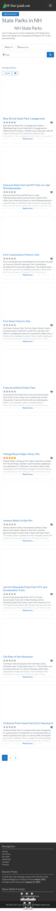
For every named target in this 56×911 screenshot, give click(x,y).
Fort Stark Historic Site (16, 321)
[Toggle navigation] (50, 5)
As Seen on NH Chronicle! (13, 882)
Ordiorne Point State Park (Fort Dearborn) (28, 723)
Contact (5, 862)
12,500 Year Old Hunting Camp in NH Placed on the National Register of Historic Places (25, 878)
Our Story (6, 854)
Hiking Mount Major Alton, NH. (21, 453)
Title (6, 73)
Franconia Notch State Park (19, 387)
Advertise (6, 859)
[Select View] (15, 73)
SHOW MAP (11, 14)
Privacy (5, 864)
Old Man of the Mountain (18, 656)
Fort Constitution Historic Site (21, 254)
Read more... (28, 138)
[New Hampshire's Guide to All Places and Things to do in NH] (16, 5)
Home (5, 851)
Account (6, 856)
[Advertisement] (28, 802)
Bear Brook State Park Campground (24, 118)
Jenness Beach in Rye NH (17, 520)
